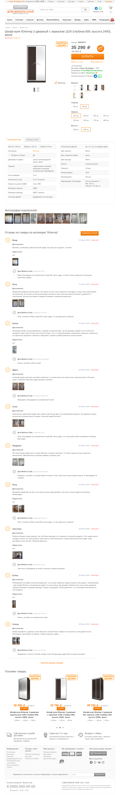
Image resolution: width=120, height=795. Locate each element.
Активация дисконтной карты (49, 757)
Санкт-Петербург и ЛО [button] (17, 1)
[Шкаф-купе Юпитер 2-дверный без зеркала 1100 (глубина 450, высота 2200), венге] (96, 689)
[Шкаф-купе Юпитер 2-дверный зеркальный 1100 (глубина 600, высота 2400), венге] (23, 689)
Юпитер (36, 151)
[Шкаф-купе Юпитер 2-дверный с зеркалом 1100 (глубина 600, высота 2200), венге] (60, 689)
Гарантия (90, 1)
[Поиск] (85, 9)
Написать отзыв (89, 233)
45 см (75, 106)
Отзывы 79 (16, 38)
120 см (85, 116)
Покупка (51, 1)
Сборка (81, 1)
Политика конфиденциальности (14, 757)
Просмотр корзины (50, 752)
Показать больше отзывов (52, 663)
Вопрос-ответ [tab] (32, 140)
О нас (99, 1)
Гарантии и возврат (32, 758)
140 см (105, 116)
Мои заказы (47, 754)
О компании (11, 752)
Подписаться (99, 774)
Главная (7, 27)
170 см (96, 120)
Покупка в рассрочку (32, 754)
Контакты (108, 1)
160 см (86, 120)
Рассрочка (61, 1)
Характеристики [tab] (14, 140)
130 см (95, 116)
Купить (88, 56)
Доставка (71, 1)
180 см (106, 120)
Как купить (10, 754)
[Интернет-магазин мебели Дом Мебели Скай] (20, 9)
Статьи (9, 767)
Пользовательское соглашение (13, 762)
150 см (76, 120)
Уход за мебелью (13, 765)
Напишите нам (99, 753)
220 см (76, 129)
